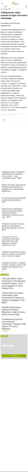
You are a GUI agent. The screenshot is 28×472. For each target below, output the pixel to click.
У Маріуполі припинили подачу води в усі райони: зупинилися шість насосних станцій (14, 254)
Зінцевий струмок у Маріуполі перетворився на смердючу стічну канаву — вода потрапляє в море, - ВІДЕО (13, 175)
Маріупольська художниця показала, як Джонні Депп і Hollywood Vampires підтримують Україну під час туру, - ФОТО (13, 213)
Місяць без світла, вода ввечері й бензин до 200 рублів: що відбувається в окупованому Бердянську (14, 188)
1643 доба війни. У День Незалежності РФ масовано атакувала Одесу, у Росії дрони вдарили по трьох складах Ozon (14, 283)
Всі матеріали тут (14, 355)
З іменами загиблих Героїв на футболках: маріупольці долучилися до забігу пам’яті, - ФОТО (13, 227)
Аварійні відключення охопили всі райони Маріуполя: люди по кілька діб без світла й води (13, 311)
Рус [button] (5, 6)
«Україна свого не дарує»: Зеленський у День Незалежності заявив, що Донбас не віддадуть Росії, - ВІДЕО (14, 298)
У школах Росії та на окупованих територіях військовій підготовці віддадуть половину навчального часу (10, 241)
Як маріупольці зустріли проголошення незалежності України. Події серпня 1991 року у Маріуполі (14, 324)
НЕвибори (8, 345)
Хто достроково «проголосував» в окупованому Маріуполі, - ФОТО (14, 200)
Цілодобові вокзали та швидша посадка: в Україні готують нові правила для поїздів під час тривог (14, 266)
